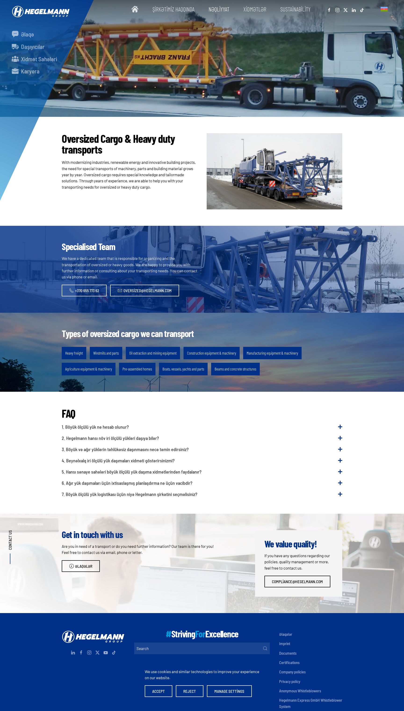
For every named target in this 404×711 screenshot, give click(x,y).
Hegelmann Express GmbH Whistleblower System (310, 703)
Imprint (284, 643)
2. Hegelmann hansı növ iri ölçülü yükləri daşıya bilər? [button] (110, 438)
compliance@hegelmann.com (297, 581)
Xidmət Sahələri (38, 58)
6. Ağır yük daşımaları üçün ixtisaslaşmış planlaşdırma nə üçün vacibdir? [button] (127, 483)
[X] (345, 9)
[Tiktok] (362, 9)
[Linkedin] (353, 9)
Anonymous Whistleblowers (300, 690)
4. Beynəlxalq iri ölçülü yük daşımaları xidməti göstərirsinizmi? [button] (118, 460)
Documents (287, 653)
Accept (158, 691)
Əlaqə (27, 34)
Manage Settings (229, 691)
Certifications (289, 662)
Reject (189, 691)
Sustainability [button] (295, 9)
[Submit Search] (265, 648)
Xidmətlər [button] (254, 9)
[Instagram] (337, 9)
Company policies (292, 671)
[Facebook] (329, 9)
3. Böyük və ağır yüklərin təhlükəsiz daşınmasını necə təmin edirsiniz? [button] (125, 449)
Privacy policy (289, 681)
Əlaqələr (83, 566)
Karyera (30, 71)
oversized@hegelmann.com (147, 290)
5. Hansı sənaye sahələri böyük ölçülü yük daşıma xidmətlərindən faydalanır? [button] (132, 471)
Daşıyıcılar (32, 46)
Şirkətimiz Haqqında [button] (173, 9)
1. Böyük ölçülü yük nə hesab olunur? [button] (95, 427)
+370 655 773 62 (87, 290)
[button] (384, 9)
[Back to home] (39, 9)
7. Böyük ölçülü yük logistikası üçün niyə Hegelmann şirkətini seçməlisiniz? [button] (129, 494)
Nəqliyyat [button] (219, 9)
